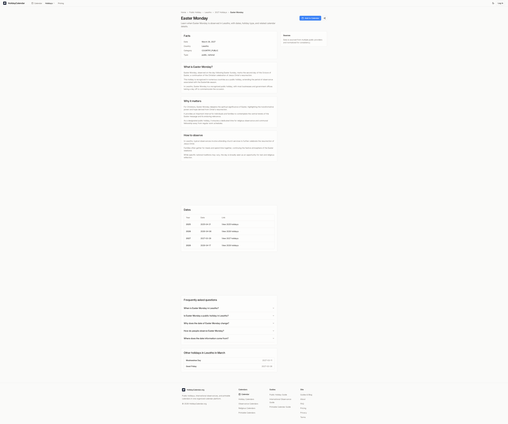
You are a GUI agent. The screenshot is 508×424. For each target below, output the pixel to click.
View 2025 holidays (230, 224)
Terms (303, 417)
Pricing (61, 3)
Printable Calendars (247, 413)
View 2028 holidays (230, 245)
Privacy (303, 413)
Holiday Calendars (246, 399)
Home (183, 12)
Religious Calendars (247, 408)
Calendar (38, 3)
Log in (500, 3)
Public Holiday (195, 12)
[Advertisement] (229, 183)
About (302, 399)
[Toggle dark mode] (493, 3)
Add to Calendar (312, 18)
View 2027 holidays (230, 238)
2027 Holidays (221, 12)
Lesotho (208, 12)
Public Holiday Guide (278, 395)
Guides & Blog (306, 395)
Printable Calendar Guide (280, 407)
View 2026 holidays (230, 231)
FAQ (302, 404)
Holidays (49, 3)
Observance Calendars (248, 404)
